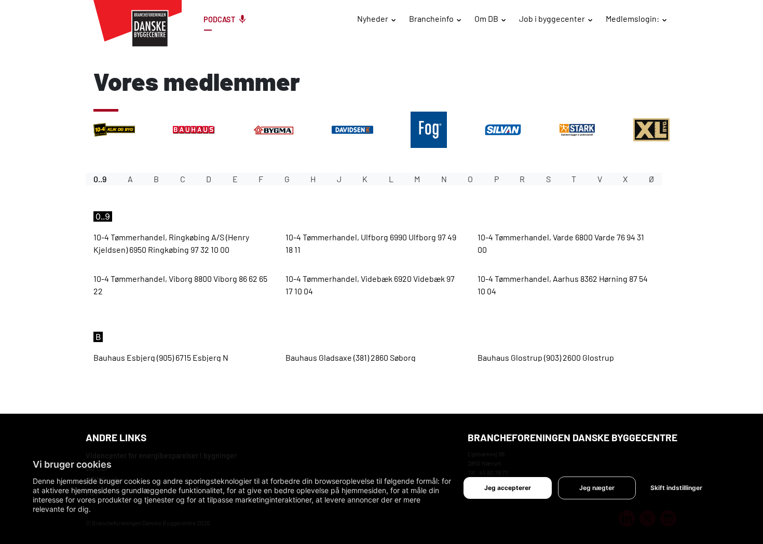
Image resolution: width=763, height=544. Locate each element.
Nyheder (372, 18)
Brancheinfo (431, 18)
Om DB (486, 18)
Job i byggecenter (552, 18)
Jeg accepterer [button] (507, 488)
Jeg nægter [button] (597, 488)
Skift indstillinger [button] (676, 488)
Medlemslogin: (632, 18)
